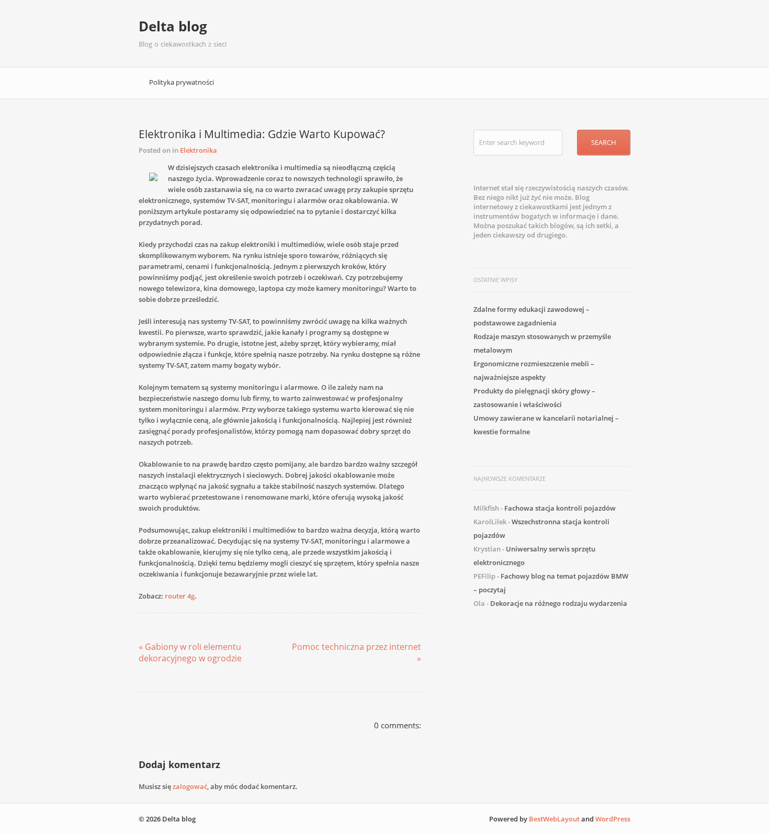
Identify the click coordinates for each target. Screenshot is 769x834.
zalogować (190, 786)
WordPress (612, 819)
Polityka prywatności (181, 82)
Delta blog (173, 26)
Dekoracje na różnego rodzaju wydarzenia (558, 603)
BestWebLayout (554, 819)
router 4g (180, 596)
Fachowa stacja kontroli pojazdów (560, 508)
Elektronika (198, 150)
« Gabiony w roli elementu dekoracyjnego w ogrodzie (190, 652)
